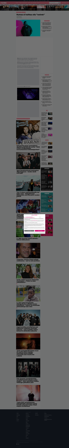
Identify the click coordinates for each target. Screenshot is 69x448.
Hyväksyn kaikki (40, 230)
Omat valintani (29, 230)
